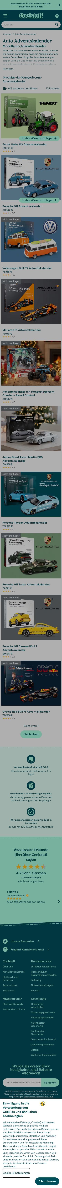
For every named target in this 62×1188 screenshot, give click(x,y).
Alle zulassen (47, 1181)
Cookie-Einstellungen (16, 1173)
